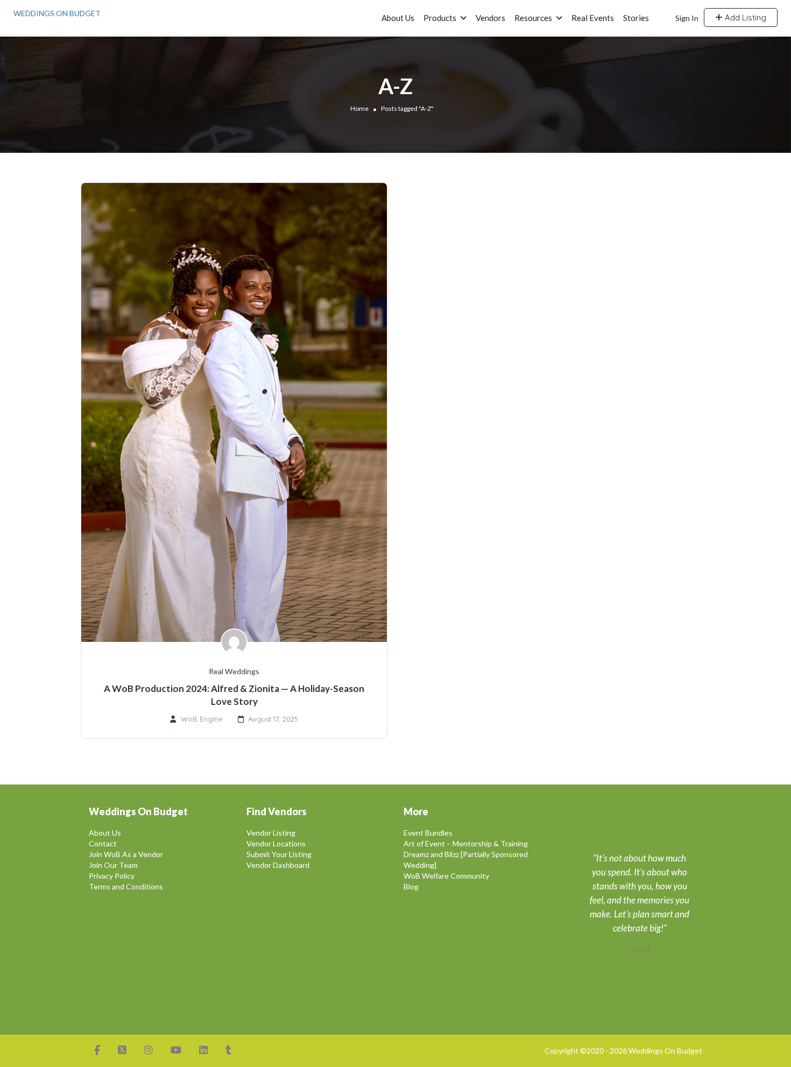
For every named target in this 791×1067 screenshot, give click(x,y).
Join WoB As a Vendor (126, 854)
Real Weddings (234, 671)
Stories (636, 18)
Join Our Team (113, 865)
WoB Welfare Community (446, 875)
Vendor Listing (270, 832)
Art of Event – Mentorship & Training (466, 843)
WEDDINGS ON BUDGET (57, 13)
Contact (103, 843)
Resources (533, 18)
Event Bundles (428, 832)
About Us (398, 18)
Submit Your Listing (279, 854)
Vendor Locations (276, 843)
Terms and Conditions (126, 886)
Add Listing (744, 17)
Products (439, 18)
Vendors (490, 18)
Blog (411, 886)
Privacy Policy (112, 875)
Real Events (592, 18)
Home (359, 108)
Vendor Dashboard (277, 865)
